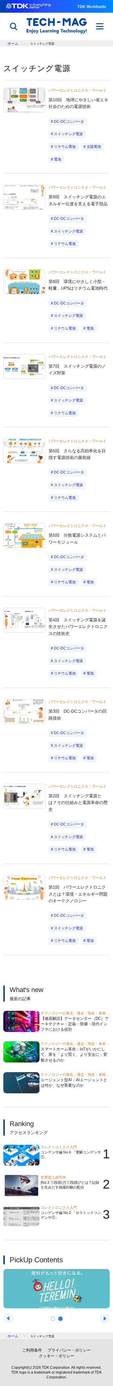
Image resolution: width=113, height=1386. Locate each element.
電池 (57, 159)
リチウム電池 (65, 147)
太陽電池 (93, 147)
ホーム (13, 43)
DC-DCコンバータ (69, 121)
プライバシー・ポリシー (69, 1350)
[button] (53, 1318)
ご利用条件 (32, 1350)
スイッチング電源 (68, 134)
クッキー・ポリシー (56, 1356)
